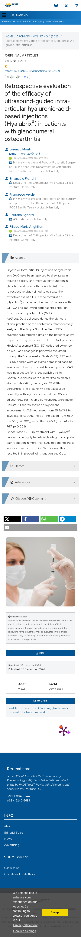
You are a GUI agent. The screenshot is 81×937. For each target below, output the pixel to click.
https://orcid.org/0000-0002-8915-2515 (30, 158)
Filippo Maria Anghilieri (26, 226)
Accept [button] (55, 912)
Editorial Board (14, 832)
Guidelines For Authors (19, 874)
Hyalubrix (14, 708)
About (8, 826)
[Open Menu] (4, 15)
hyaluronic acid (35, 712)
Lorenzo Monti (20, 149)
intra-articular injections (35, 708)
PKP (22, 789)
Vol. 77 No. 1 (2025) (46, 36)
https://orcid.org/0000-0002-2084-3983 (31, 231)
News (8, 838)
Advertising (11, 845)
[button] (12, 519)
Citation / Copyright (30, 498)
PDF (42, 653)
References (22, 482)
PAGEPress (26, 784)
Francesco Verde (22, 194)
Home (9, 36)
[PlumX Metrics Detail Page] (63, 730)
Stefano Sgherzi (21, 215)
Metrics (19, 466)
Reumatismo (19, 15)
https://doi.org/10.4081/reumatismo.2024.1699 (32, 70)
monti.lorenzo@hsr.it (26, 153)
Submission (12, 868)
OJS (39, 789)
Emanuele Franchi (22, 178)
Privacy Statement (25, 925)
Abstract (20, 257)
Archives (23, 36)
